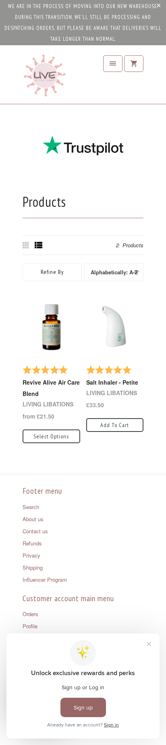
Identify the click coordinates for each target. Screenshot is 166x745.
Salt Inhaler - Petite (112, 382)
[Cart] (133, 63)
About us (33, 519)
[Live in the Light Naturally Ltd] (45, 77)
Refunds (32, 543)
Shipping (33, 567)
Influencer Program (45, 579)
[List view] (39, 245)
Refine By (52, 272)
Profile (30, 626)
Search (31, 507)
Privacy (31, 555)
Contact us (35, 531)
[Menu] (112, 63)
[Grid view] (27, 245)
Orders (30, 614)
